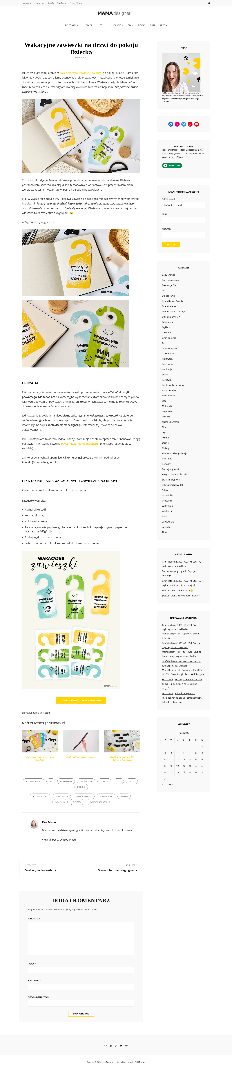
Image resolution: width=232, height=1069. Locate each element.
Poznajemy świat (170, 469)
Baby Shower (168, 274)
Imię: (164, 213)
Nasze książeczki (170, 421)
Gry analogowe (169, 348)
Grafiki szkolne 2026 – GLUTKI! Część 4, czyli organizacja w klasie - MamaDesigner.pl (181, 629)
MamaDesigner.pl (108, 1062)
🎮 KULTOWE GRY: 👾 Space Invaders (181, 595)
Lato (119, 781)
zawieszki (77, 802)
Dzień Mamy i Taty (171, 316)
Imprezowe (167, 364)
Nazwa (32, 964)
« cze (164, 784)
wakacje (124, 796)
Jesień (165, 374)
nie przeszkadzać (84, 796)
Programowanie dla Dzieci (175, 474)
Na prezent (167, 411)
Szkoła (165, 490)
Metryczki (167, 406)
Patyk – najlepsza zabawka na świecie (81, 757)
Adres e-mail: (168, 198)
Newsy (141, 25)
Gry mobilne (168, 353)
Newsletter (40, 3)
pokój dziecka (106, 796)
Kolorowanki (168, 395)
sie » (171, 784)
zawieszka (60, 802)
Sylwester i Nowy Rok (172, 484)
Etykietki (104, 781)
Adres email (34, 980)
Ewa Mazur (167, 679)
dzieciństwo (41, 796)
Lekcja (163, 25)
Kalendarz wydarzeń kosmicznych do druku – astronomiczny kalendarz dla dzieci (182, 698)
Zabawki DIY (168, 521)
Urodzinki (167, 500)
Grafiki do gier (169, 337)
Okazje (89, 25)
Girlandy (166, 332)
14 (190, 759)
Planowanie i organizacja (174, 453)
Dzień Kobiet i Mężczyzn (174, 311)
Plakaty (165, 448)
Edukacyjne (167, 322)
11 (171, 759)
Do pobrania (71, 25)
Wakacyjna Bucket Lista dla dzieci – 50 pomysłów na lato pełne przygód (182, 684)
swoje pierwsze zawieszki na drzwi (81, 73)
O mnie (165, 437)
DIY (129, 25)
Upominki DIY (169, 495)
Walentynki (167, 505)
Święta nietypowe (171, 479)
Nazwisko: (167, 228)
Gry (101, 25)
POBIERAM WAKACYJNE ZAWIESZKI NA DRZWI (81, 700)
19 (177, 765)
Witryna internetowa (38, 997)
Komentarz (34, 919)
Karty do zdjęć (169, 390)
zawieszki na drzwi (98, 802)
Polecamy (167, 458)
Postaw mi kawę (76, 3)
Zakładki (81, 787)
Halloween (167, 358)
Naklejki (166, 416)
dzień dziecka (62, 796)
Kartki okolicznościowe (173, 385)
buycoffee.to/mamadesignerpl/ (80, 443)
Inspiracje (115, 25)
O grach (166, 432)
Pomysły (166, 463)
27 (183, 772)
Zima (164, 532)
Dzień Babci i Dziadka (173, 301)
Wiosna (166, 516)
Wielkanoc (167, 511)
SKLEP (152, 25)
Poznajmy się (27, 3)
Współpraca (61, 3)
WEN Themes (140, 1062)
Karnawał (166, 379)
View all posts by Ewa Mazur (59, 839)
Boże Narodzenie (170, 280)
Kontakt (51, 3)
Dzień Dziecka (86, 781)
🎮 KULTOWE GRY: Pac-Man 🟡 (177, 590)
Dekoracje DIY (35, 781)
